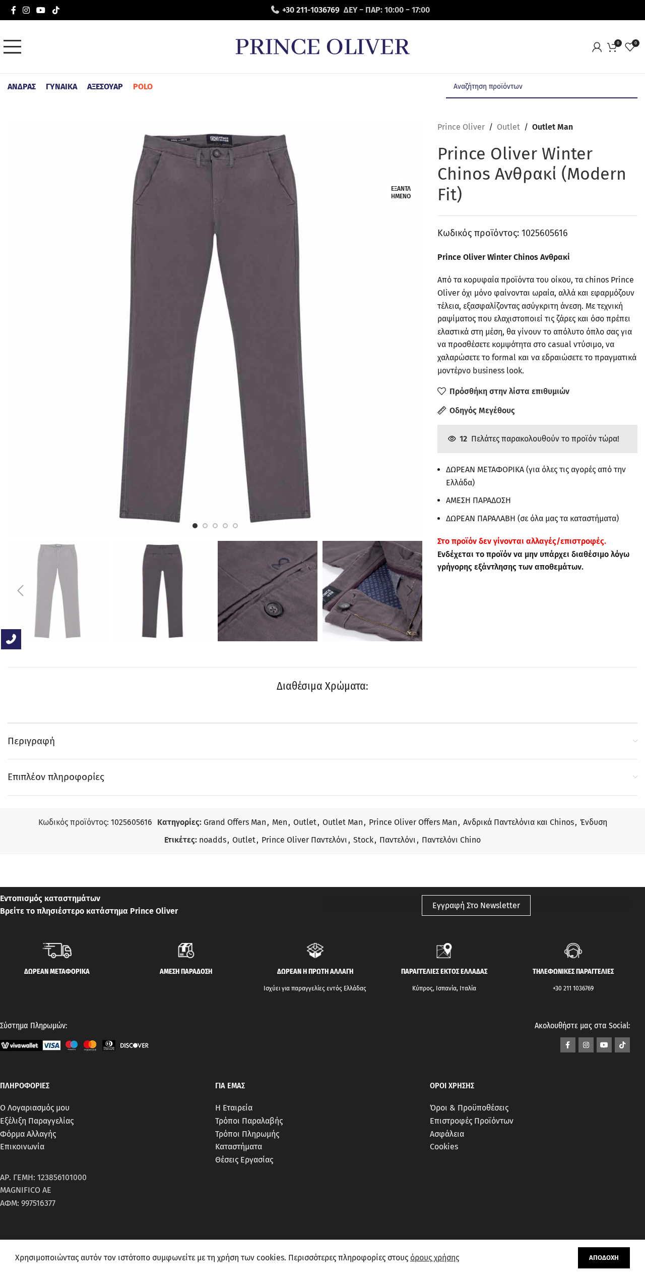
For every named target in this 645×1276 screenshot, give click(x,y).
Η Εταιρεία (233, 1108)
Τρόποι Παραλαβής (249, 1121)
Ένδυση (593, 822)
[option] (195, 525)
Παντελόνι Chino (451, 840)
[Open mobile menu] (15, 47)
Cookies (444, 1146)
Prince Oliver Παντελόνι (304, 840)
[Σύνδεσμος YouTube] (41, 10)
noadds (212, 840)
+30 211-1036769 (311, 10)
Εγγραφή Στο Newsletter (476, 905)
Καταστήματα (238, 1146)
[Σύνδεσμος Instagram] (26, 10)
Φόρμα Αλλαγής (28, 1134)
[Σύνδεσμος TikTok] (55, 10)
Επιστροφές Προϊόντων (471, 1121)
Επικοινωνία (22, 1146)
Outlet (508, 127)
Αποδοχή (604, 1257)
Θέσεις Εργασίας (244, 1159)
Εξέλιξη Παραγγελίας (37, 1121)
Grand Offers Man (235, 822)
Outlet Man (552, 127)
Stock (363, 840)
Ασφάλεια (447, 1134)
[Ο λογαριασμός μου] (599, 47)
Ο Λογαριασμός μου (35, 1108)
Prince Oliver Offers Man (413, 822)
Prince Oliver (461, 127)
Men (279, 822)
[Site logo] (322, 46)
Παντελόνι (397, 840)
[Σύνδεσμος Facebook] (13, 10)
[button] (20, 590)
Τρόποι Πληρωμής (247, 1134)
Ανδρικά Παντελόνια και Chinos (518, 822)
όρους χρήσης (434, 1257)
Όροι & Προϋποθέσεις (469, 1108)
